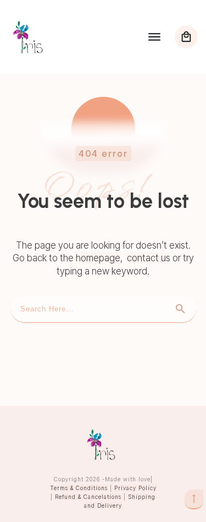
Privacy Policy (135, 488)
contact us (148, 257)
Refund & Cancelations (88, 496)
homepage (98, 257)
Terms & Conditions (79, 488)
